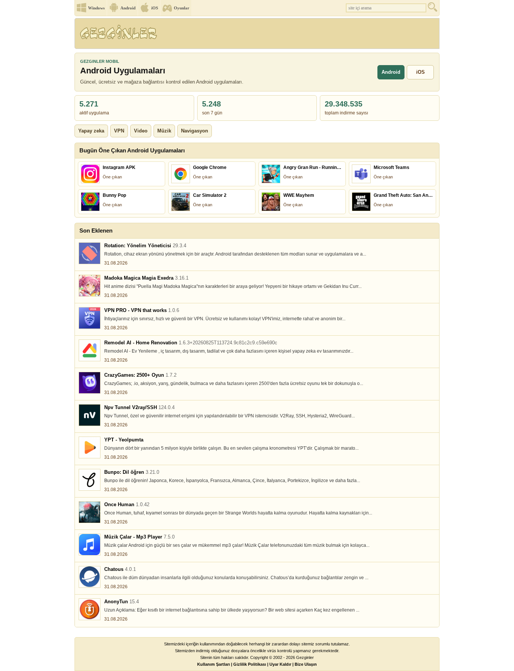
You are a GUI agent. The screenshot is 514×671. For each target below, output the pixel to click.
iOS (154, 8)
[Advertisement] (302, 36)
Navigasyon (194, 131)
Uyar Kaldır (280, 664)
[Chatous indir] (89, 577)
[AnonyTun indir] (89, 609)
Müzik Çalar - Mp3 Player (139, 537)
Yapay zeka (91, 131)
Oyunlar (181, 8)
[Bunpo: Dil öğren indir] (89, 480)
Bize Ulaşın (306, 664)
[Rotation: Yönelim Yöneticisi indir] (89, 253)
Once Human (126, 504)
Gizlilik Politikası (249, 664)
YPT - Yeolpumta (123, 440)
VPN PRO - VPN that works (141, 310)
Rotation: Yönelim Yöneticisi (145, 245)
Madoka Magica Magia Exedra (146, 278)
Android (127, 8)
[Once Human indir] (89, 512)
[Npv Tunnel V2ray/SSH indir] (89, 415)
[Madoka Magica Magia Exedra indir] (89, 286)
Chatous (120, 569)
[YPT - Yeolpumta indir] (89, 447)
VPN (119, 131)
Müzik (164, 131)
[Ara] (433, 8)
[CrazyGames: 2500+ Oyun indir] (89, 383)
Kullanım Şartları (213, 664)
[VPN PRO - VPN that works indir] (89, 318)
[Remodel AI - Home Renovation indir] (89, 350)
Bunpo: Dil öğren (131, 472)
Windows (96, 8)
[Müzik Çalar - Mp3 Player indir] (89, 544)
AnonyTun (121, 601)
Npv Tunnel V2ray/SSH (139, 407)
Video (141, 131)
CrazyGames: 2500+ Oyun (140, 375)
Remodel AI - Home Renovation (190, 342)
